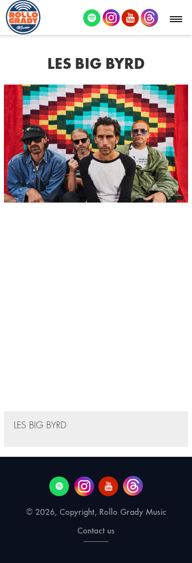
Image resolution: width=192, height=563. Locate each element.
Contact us (96, 531)
